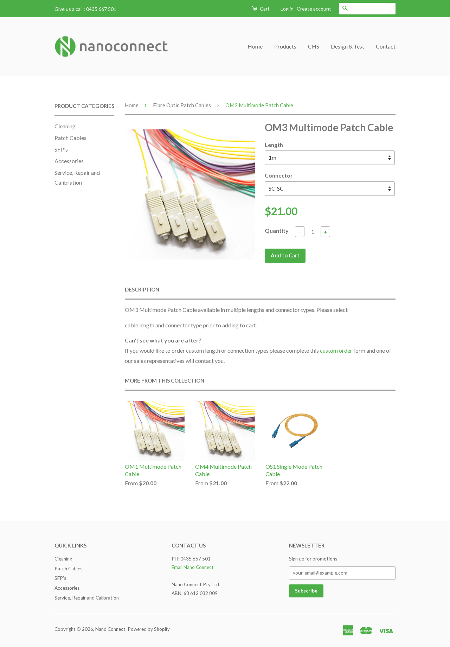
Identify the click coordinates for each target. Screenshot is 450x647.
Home (255, 46)
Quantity (277, 230)
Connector (279, 175)
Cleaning (65, 126)
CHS (313, 46)
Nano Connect (110, 629)
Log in (287, 9)
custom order (336, 350)
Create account (314, 9)
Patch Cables (70, 137)
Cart (264, 9)
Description (142, 289)
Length (274, 144)
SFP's (61, 149)
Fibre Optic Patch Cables (182, 105)
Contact (386, 46)
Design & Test (347, 46)
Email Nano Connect (193, 567)
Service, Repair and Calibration (86, 598)
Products (285, 46)
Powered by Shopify (149, 629)
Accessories (69, 161)
